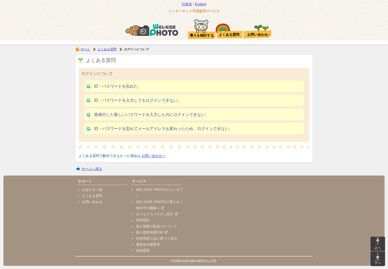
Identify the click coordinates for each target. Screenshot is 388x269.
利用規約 (143, 220)
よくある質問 (106, 49)
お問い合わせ (92, 202)
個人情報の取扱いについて (156, 226)
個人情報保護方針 (149, 232)
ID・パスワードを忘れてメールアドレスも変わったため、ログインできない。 (163, 128)
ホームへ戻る (92, 169)
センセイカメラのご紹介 (155, 214)
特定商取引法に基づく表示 (156, 238)
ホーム (85, 49)
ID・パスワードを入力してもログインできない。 (137, 100)
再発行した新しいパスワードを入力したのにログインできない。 (151, 114)
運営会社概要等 (148, 244)
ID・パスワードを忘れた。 (118, 86)
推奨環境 (143, 251)
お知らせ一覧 (92, 190)
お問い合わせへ (153, 156)
